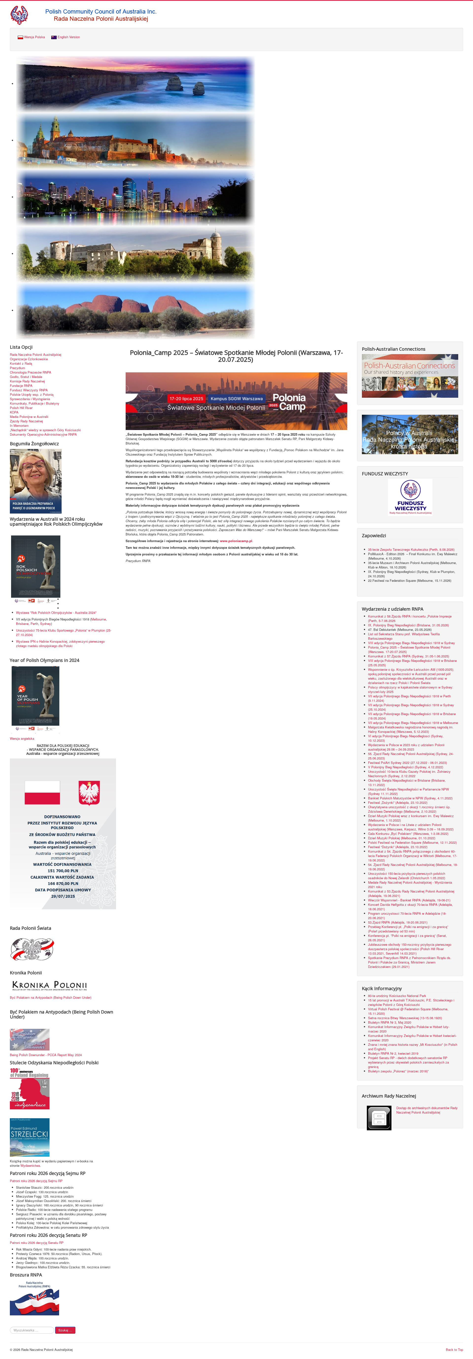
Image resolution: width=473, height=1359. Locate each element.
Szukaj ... (65, 1330)
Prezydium (17, 368)
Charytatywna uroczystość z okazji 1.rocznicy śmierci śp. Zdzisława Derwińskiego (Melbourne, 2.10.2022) (409, 809)
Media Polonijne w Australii (29, 416)
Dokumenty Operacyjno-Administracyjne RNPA (43, 434)
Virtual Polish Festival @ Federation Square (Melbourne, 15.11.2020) (408, 1011)
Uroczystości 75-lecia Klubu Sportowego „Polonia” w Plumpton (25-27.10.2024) (63, 632)
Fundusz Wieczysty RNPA (29, 390)
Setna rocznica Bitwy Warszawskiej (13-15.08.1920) (405, 1017)
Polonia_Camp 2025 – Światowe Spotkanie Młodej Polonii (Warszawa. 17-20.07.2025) (409, 649)
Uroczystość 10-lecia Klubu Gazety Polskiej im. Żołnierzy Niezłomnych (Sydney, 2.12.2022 (409, 773)
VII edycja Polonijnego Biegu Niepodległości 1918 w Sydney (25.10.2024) (411, 707)
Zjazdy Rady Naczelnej (26, 421)
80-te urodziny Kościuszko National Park (397, 995)
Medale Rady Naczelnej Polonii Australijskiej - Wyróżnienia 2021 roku (410, 884)
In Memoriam (19, 425)
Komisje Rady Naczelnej (27, 381)
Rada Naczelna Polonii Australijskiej (35, 354)
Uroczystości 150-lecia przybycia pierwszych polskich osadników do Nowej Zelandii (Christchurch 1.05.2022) (406, 875)
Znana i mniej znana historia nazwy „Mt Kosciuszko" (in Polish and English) (412, 1046)
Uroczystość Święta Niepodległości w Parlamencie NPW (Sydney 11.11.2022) (408, 791)
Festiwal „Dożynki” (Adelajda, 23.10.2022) (397, 802)
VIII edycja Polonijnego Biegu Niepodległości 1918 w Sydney (411, 642)
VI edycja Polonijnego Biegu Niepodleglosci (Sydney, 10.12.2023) (405, 738)
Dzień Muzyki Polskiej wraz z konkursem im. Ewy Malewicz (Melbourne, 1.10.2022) (411, 818)
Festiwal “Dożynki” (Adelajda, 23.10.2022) (397, 846)
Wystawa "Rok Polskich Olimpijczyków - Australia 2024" (57, 612)
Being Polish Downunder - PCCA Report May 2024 (46, 1054)
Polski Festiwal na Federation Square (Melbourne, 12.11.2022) (412, 842)
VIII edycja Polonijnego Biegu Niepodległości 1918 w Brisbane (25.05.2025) (412, 662)
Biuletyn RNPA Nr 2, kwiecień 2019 (393, 1053)
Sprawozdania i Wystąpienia (30, 399)
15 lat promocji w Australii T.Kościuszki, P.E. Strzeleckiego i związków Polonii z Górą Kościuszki (411, 1002)
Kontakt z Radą (21, 363)
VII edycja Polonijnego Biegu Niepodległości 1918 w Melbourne (413, 722)
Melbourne (98, 619)
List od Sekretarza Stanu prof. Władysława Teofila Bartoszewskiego (404, 636)
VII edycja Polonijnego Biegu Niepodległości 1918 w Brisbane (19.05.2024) (412, 716)
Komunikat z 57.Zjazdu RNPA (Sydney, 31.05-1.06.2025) (408, 656)
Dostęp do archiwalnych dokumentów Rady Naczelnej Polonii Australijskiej (427, 1110)
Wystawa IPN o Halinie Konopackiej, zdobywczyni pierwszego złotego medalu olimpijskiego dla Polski (60, 643)
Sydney (45, 623)
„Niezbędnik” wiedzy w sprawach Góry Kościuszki (45, 430)
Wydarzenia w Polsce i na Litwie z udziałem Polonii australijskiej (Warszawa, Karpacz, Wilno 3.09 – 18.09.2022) (411, 826)
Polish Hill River (21, 408)
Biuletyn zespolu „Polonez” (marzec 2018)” (399, 1071)
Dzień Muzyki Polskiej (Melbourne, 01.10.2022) (401, 838)
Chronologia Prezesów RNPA (30, 372)
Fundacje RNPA (21, 385)
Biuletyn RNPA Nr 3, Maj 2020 (389, 1022)
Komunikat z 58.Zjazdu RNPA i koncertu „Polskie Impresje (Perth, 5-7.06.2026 (410, 618)
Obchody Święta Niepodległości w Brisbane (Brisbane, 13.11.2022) (407, 782)
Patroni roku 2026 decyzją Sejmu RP (36, 1180)
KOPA (14, 412)
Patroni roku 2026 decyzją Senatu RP (37, 1242)
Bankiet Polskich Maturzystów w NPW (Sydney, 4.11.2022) (410, 798)
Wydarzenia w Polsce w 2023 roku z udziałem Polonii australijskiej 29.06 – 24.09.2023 (406, 747)
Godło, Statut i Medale (26, 377)
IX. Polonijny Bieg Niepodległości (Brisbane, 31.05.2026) (408, 625)
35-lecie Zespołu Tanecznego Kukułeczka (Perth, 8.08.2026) (412, 549)
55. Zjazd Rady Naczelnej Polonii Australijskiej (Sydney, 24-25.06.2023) (411, 755)
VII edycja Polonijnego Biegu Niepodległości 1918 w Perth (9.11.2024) (409, 698)
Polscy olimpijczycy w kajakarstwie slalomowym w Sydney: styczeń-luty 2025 (410, 689)
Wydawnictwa (30, 1165)
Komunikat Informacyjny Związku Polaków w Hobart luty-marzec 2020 (408, 1028)
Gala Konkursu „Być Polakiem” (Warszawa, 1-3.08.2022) (408, 833)
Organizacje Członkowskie (29, 359)
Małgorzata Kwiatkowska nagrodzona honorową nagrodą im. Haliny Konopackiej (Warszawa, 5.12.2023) (411, 729)
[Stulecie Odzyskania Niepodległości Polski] (30, 1088)
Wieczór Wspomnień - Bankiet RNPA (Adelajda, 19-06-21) (409, 900)
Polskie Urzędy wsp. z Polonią (31, 394)
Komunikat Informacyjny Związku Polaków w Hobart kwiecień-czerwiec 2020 (412, 1037)
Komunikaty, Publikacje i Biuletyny (34, 403)
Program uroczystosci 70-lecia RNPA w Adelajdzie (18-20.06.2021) (407, 915)
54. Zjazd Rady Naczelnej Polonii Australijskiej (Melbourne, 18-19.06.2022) (413, 866)
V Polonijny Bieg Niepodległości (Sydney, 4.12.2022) (405, 767)
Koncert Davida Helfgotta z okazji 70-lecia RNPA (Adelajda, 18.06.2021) (410, 906)
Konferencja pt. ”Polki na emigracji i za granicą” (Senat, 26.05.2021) (407, 937)
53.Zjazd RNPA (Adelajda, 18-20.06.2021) (397, 922)
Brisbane (22, 623)
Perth (34, 623)
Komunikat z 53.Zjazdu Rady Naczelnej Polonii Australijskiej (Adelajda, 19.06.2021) (411, 893)
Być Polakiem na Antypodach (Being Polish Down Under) (50, 997)
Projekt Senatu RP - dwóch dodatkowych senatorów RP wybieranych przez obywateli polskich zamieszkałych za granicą (408, 1062)
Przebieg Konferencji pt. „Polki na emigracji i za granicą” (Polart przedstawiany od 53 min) (408, 928)
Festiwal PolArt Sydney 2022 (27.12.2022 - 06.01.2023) (407, 762)
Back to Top (454, 1349)
